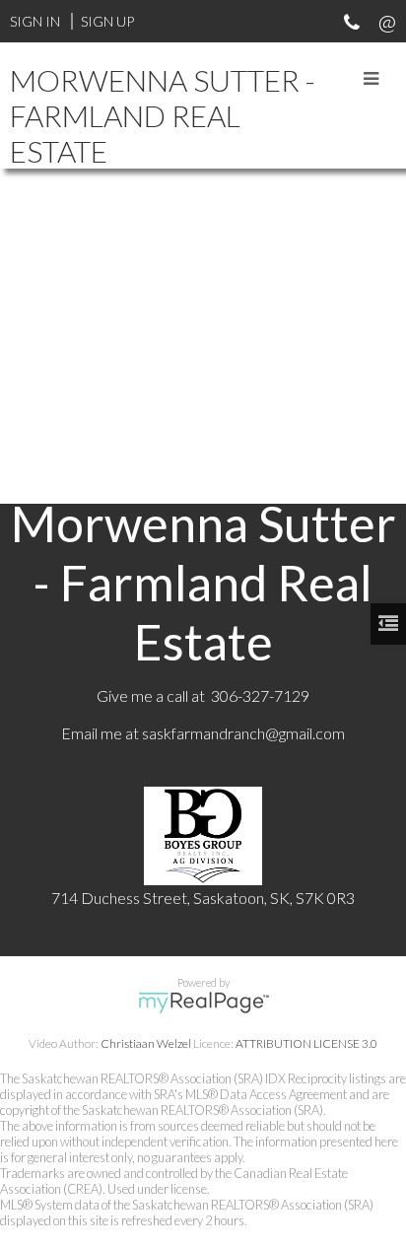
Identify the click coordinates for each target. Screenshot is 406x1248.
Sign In (35, 21)
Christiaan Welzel (146, 1043)
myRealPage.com (203, 1002)
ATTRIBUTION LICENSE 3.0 (306, 1043)
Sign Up (107, 21)
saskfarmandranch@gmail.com (243, 733)
